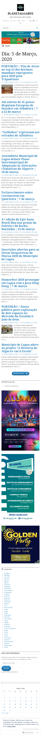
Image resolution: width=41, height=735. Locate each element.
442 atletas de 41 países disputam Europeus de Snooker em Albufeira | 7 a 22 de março (19, 107)
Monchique (7, 615)
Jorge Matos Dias (11, 82)
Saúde (6, 630)
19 (20, 704)
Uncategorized (8, 641)
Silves (6, 632)
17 (9, 704)
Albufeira (7, 575)
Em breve (7, 596)
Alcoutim (7, 577)
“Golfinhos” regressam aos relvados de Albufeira (20, 133)
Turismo (6, 640)
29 (36, 707)
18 (15, 704)
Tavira (6, 636)
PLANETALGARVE (20, 13)
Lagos (6, 611)
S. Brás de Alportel (10, 628)
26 (20, 707)
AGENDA (7, 573)
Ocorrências (8, 619)
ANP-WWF (7, 588)
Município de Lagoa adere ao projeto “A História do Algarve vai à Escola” (20, 348)
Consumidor (8, 592)
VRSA (6, 647)
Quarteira (7, 626)
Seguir (6, 668)
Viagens (6, 643)
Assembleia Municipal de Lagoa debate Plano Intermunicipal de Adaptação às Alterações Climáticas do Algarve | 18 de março (19, 164)
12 (20, 701)
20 (26, 704)
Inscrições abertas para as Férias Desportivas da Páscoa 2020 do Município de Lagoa (20, 254)
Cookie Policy (11, 726)
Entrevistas (7, 602)
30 (4, 710)
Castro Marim (8, 590)
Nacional (7, 617)
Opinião (6, 622)
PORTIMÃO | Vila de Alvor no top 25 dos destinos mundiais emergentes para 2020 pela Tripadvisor (20, 72)
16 (4, 704)
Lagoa (6, 609)
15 (36, 701)
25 (15, 707)
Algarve (6, 581)
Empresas (7, 600)
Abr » (7, 713)
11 (15, 701)
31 (9, 710)
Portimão (7, 624)
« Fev (3, 713)
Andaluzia (7, 586)
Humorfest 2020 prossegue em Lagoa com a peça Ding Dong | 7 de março (20, 283)
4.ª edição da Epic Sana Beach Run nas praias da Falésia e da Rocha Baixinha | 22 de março (18, 224)
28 (31, 707)
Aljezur (6, 583)
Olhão (6, 621)
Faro (5, 605)
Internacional (8, 607)
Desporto (7, 594)
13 (26, 701)
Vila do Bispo (8, 645)
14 (31, 701)
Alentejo (6, 579)
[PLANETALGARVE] (20, 37)
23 (4, 707)
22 (36, 704)
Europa (6, 603)
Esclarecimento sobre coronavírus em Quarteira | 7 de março (18, 195)
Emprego (7, 598)
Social (6, 634)
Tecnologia (7, 638)
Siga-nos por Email (10, 653)
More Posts (19, 373)
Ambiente (7, 584)
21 (31, 704)
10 (9, 701)
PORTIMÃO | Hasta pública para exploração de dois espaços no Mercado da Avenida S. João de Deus (19, 313)
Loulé (6, 613)
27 (26, 707)
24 (9, 707)
